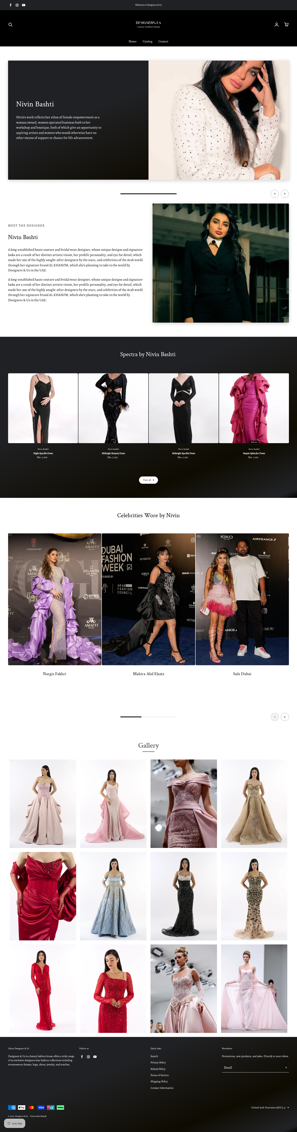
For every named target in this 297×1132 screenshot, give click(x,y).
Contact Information (162, 1088)
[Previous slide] (275, 194)
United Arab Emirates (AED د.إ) (268, 1107)
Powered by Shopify (38, 1116)
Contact (163, 41)
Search (154, 1056)
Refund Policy (158, 1069)
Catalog (147, 41)
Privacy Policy (158, 1062)
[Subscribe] (286, 1067)
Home (133, 41)
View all (147, 480)
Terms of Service (160, 1075)
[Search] (10, 24)
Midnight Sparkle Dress (183, 453)
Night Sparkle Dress (43, 453)
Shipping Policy (159, 1081)
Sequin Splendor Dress (254, 453)
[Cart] (286, 24)
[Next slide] (285, 194)
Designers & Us (21, 1116)
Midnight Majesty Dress (113, 453)
